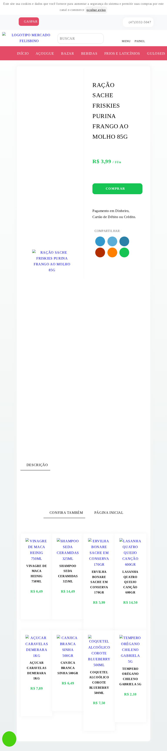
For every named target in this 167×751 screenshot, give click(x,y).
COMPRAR (116, 188)
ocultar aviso (96, 10)
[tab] (35, 465)
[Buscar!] (107, 38)
